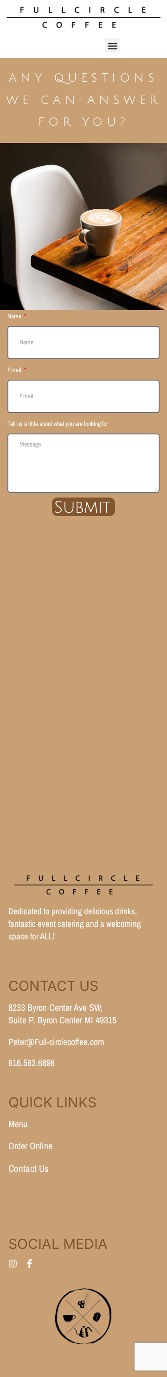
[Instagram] (12, 1263)
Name (15, 316)
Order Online (30, 1145)
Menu (17, 1124)
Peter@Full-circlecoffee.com (56, 1041)
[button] (112, 45)
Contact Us (28, 1168)
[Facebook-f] (29, 1263)
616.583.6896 (31, 1062)
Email (15, 370)
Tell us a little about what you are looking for (57, 424)
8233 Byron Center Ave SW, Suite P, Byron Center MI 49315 (62, 1013)
